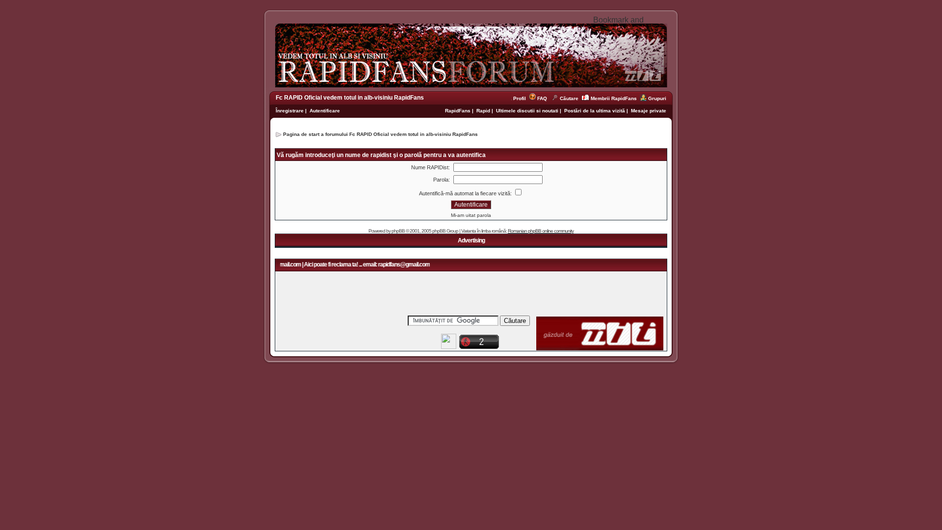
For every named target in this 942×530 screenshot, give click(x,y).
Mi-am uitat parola (471, 215)
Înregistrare (290, 110)
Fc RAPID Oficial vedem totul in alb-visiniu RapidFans (350, 97)
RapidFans (458, 110)
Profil (521, 98)
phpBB (398, 231)
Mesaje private (648, 110)
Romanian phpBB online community (541, 231)
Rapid (484, 110)
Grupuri (657, 98)
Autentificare (325, 110)
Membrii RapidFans (614, 98)
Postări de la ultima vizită (594, 110)
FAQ (542, 98)
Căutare (569, 98)
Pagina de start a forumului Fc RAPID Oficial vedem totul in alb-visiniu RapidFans (380, 134)
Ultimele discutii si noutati (527, 110)
